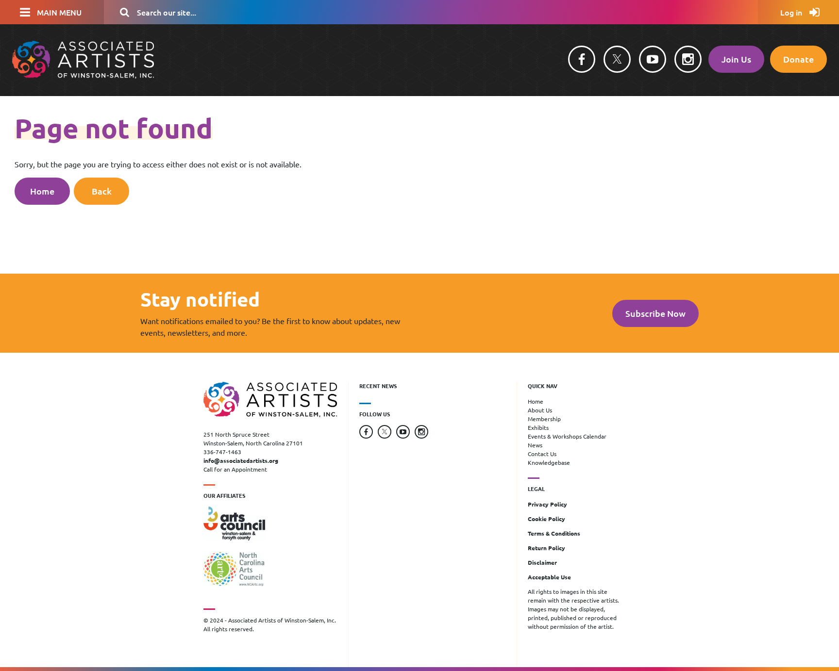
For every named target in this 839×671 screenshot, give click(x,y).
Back (102, 190)
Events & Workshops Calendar (567, 436)
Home (42, 190)
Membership (544, 419)
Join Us (736, 59)
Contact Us (542, 454)
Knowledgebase (549, 462)
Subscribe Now (655, 313)
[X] (617, 59)
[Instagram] (688, 59)
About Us (540, 410)
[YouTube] (652, 59)
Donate (798, 59)
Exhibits (538, 427)
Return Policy (546, 548)
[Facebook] (581, 59)
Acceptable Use (549, 577)
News (535, 445)
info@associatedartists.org (240, 460)
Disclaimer (542, 562)
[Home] (83, 75)
